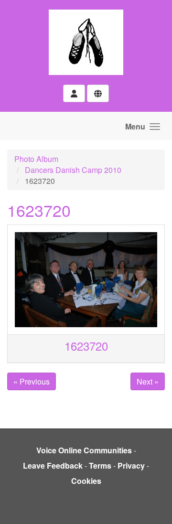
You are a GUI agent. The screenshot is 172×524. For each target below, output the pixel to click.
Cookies (86, 480)
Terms (100, 465)
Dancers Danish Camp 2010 (73, 169)
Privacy (131, 465)
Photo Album (36, 158)
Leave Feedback (53, 465)
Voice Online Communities (84, 450)
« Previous (31, 381)
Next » (148, 381)
